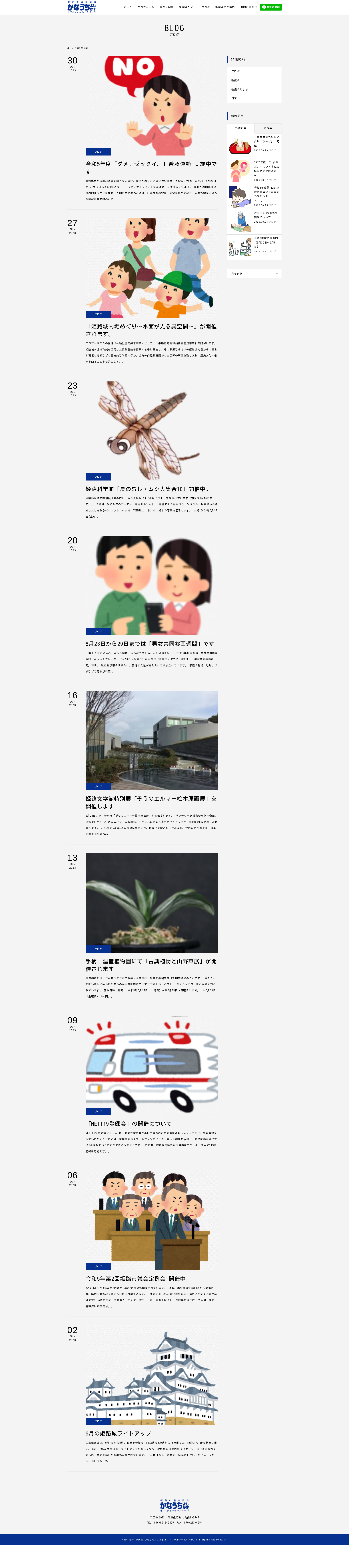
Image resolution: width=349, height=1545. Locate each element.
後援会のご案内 (225, 7)
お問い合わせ (248, 7)
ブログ (206, 7)
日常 (234, 98)
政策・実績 (167, 7)
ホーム (128, 7)
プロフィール (146, 7)
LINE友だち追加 (271, 7)
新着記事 (240, 128)
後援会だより (187, 7)
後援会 (235, 80)
